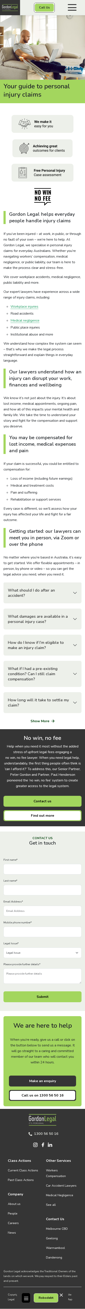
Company (15, 1194)
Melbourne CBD (57, 1229)
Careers (13, 1223)
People (12, 1213)
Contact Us (55, 1219)
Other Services (58, 1160)
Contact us (42, 801)
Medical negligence (24, 320)
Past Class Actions (21, 1180)
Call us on (43, 1095)
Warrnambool (55, 1248)
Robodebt (46, 1298)
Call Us (44, 7)
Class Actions (19, 1160)
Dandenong (54, 1257)
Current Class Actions (23, 1170)
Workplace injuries (24, 306)
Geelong (52, 1238)
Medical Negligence (59, 1195)
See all (51, 1205)
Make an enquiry (42, 1081)
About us (14, 1204)
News (12, 1233)
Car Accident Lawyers (61, 1186)
